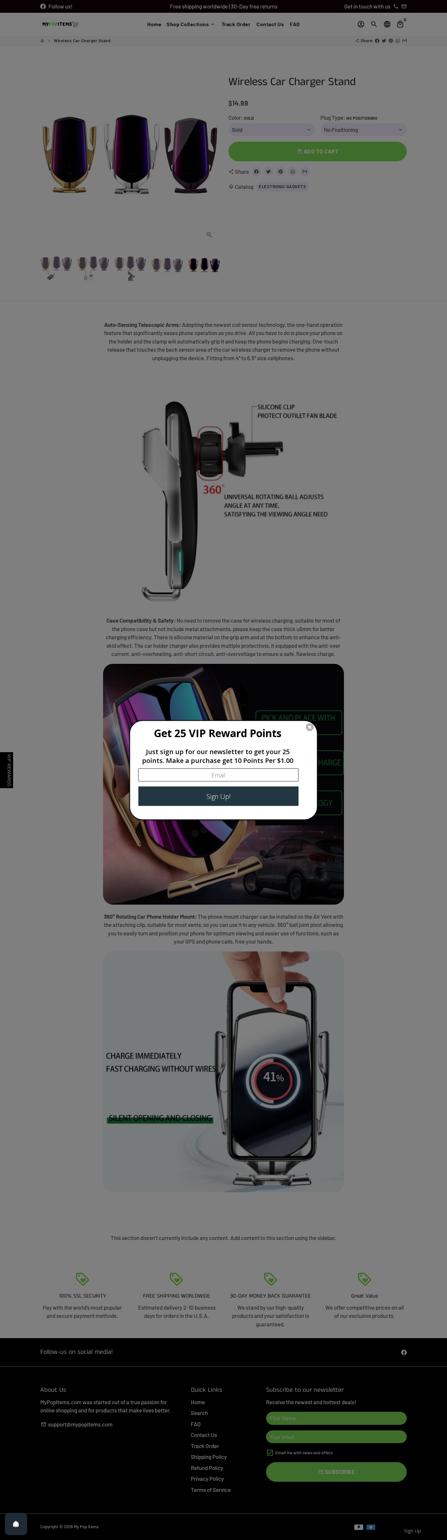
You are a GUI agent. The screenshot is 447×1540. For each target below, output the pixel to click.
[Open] (16, 1524)
